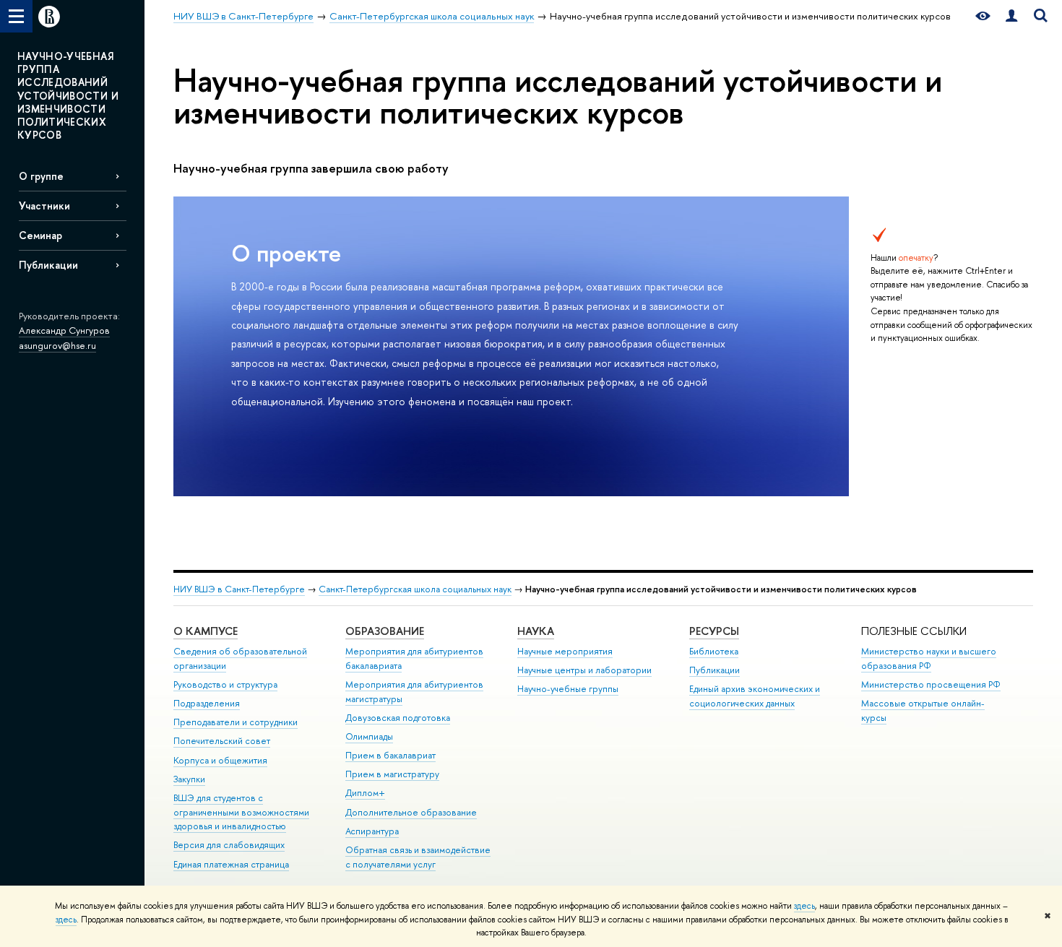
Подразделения (206, 703)
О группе (41, 176)
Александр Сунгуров (64, 330)
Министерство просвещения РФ (931, 684)
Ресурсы (714, 631)
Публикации (48, 265)
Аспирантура (372, 831)
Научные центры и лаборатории (584, 670)
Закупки (189, 779)
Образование (384, 631)
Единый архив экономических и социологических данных (754, 696)
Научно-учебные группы (567, 689)
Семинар (40, 235)
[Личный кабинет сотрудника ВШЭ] (1011, 16)
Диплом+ (365, 793)
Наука (535, 631)
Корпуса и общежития (220, 760)
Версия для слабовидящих (229, 845)
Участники (44, 205)
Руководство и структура (225, 684)
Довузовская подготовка (397, 718)
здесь (804, 906)
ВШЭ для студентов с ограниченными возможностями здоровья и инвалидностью (241, 812)
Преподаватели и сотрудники (235, 722)
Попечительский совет (221, 741)
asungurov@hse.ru (57, 345)
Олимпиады (369, 736)
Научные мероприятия (565, 651)
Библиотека (713, 651)
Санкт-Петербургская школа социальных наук (415, 589)
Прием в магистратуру (392, 774)
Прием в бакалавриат (390, 755)
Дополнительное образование (411, 812)
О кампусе (205, 631)
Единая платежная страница (231, 864)
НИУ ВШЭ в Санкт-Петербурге (239, 589)
